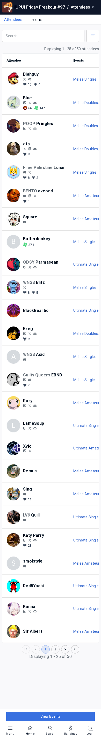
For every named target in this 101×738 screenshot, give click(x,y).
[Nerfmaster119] (24, 380)
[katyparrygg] (29, 540)
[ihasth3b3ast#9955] (24, 566)
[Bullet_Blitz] (24, 287)
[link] (29, 79)
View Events (50, 716)
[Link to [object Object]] (14, 79)
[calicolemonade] (24, 405)
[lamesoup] (24, 428)
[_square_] (24, 222)
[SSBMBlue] (24, 103)
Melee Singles (85, 79)
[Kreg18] (24, 333)
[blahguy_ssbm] (24, 79)
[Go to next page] (65, 649)
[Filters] (92, 36)
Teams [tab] (36, 19)
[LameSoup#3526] (35, 428)
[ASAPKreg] (29, 333)
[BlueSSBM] (29, 103)
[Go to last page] (75, 649)
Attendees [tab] (13, 19)
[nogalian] (24, 494)
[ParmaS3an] (24, 267)
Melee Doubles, (86, 103)
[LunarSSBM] (29, 172)
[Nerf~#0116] (29, 380)
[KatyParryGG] (24, 540)
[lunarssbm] (24, 172)
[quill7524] (24, 520)
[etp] (35, 149)
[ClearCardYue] (24, 611)
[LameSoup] (29, 428)
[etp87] (29, 149)
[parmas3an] (35, 267)
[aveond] (24, 196)
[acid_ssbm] (24, 359)
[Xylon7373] (29, 451)
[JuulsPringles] (29, 128)
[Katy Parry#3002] (35, 540)
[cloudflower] (35, 611)
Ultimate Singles (86, 264)
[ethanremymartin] (35, 103)
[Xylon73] (24, 451)
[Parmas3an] (29, 267)
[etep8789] (24, 149)
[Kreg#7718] (35, 334)
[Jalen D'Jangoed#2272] (35, 128)
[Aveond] (35, 196)
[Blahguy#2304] (29, 79)
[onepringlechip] (24, 128)
